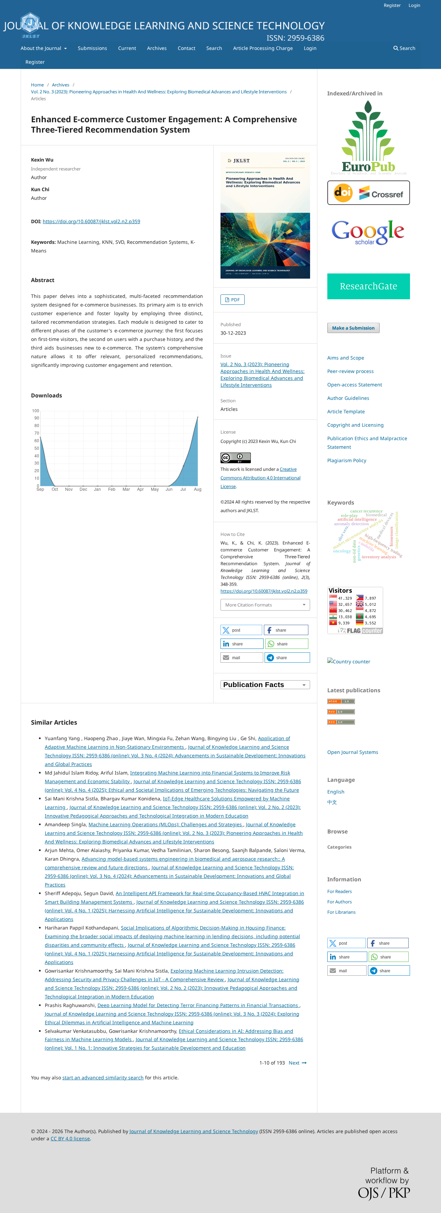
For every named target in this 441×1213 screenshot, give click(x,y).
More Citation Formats (248, 605)
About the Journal (42, 48)
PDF (235, 300)
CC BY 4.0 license (70, 1138)
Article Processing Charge (263, 48)
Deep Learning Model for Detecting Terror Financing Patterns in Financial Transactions (198, 1005)
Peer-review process (350, 371)
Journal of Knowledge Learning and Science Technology (194, 1131)
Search (214, 48)
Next (294, 1062)
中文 (332, 802)
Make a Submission (353, 328)
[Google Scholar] (368, 250)
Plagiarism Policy (346, 460)
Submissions (92, 48)
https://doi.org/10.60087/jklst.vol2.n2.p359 (91, 221)
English (336, 791)
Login (310, 48)
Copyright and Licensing (355, 425)
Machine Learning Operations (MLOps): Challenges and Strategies (166, 824)
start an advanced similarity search (103, 1077)
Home (37, 85)
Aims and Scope (345, 357)
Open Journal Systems (352, 752)
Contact (186, 48)
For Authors (339, 902)
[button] (241, 630)
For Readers (339, 891)
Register (35, 62)
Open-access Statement (354, 384)
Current (127, 48)
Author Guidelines (348, 398)
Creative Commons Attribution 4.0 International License (260, 477)
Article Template (346, 411)
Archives (157, 48)
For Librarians (341, 912)
